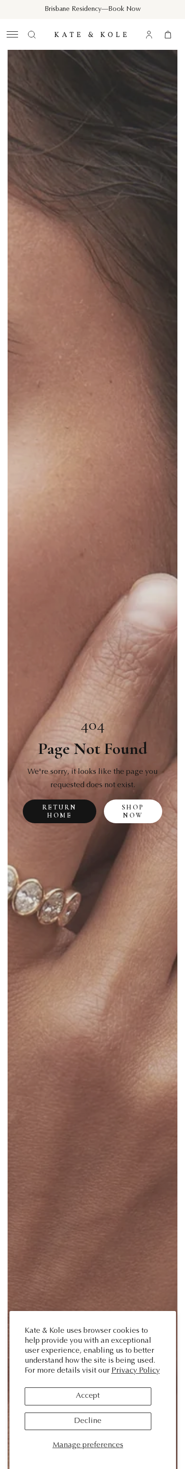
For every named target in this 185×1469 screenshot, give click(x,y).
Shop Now (133, 811)
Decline (88, 1421)
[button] (11, 34)
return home (59, 811)
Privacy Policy (135, 1371)
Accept (88, 1396)
